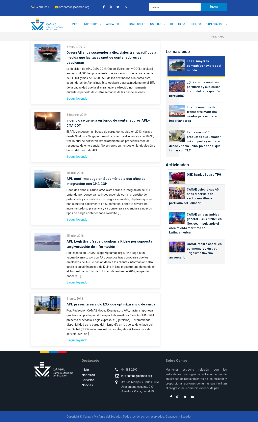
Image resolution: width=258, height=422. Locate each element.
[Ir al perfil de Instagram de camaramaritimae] (110, 7)
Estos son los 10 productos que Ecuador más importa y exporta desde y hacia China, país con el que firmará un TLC (195, 141)
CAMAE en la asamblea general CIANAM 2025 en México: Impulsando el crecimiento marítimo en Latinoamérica (195, 223)
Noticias (155, 24)
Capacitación (215, 24)
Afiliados (112, 24)
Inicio (75, 24)
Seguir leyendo (77, 98)
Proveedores (136, 24)
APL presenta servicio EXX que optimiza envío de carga (111, 304)
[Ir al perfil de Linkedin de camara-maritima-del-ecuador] (125, 7)
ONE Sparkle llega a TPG (204, 174)
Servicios (88, 380)
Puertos (195, 24)
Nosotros (91, 24)
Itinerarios (177, 24)
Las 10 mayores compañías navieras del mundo (204, 65)
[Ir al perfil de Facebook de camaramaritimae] (104, 7)
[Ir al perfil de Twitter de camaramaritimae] (117, 7)
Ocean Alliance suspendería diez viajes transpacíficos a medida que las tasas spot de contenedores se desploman (111, 57)
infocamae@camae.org (136, 376)
